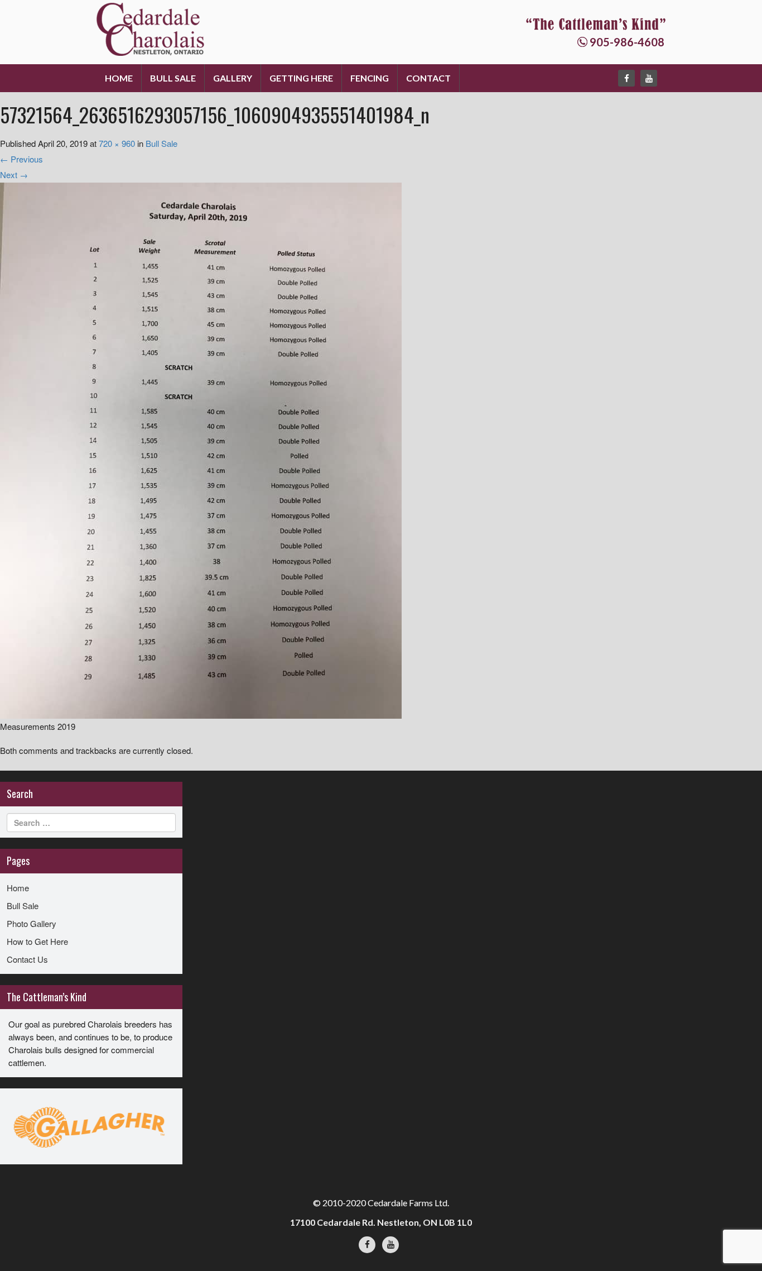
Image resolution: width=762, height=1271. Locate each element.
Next (14, 174)
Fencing (369, 78)
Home (119, 78)
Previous (21, 159)
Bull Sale (173, 78)
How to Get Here (37, 941)
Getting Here (301, 78)
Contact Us (27, 959)
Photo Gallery (31, 923)
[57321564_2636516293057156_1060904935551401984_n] (201, 449)
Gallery (232, 78)
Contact (428, 78)
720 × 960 (117, 143)
